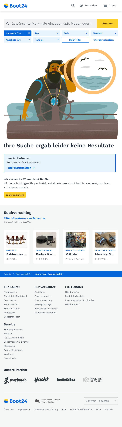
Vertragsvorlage (43, 304)
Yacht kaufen (11, 304)
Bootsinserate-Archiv (46, 308)
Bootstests (9, 312)
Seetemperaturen (13, 329)
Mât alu (71, 254)
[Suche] (73, 5)
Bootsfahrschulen (13, 350)
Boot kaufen (10, 300)
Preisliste (40, 292)
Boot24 (7, 274)
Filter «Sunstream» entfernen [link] (22, 218)
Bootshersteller (12, 308)
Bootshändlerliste (74, 296)
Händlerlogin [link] (72, 292)
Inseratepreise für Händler (79, 300)
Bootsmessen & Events (16, 342)
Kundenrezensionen (45, 312)
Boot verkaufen (43, 296)
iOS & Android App (14, 337)
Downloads (10, 358)
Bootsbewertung (43, 300)
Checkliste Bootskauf (15, 296)
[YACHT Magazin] (41, 380)
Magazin (8, 333)
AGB (63, 409)
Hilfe (98, 409)
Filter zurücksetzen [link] (19, 167)
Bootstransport (12, 316)
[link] (28, 33)
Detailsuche (10, 292)
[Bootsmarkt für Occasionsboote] (15, 5)
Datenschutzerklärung (46, 409)
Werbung (9, 354)
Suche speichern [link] (15, 195)
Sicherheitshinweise (81, 409)
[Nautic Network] (92, 380)
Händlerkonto (72, 304)
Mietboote (9, 346)
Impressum (24, 409)
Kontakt (109, 409)
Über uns (9, 409)
